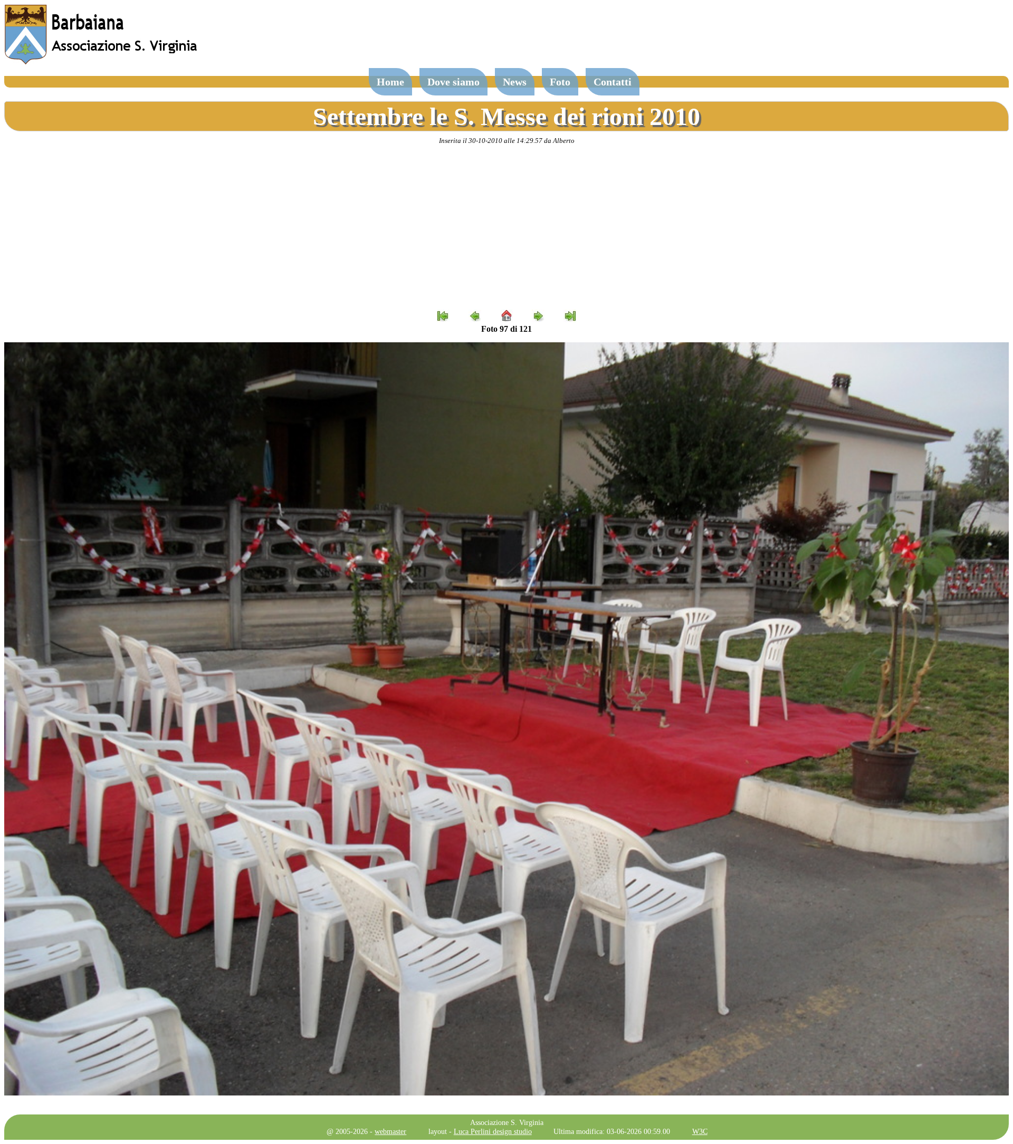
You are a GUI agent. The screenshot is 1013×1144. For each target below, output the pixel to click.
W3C (700, 1131)
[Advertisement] (506, 227)
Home (390, 82)
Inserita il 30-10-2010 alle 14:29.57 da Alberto (507, 141)
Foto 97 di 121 (506, 328)
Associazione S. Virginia (506, 1122)
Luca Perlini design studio (493, 1131)
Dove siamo (453, 82)
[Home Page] (101, 61)
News (515, 82)
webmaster (390, 1131)
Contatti (613, 82)
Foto (560, 82)
